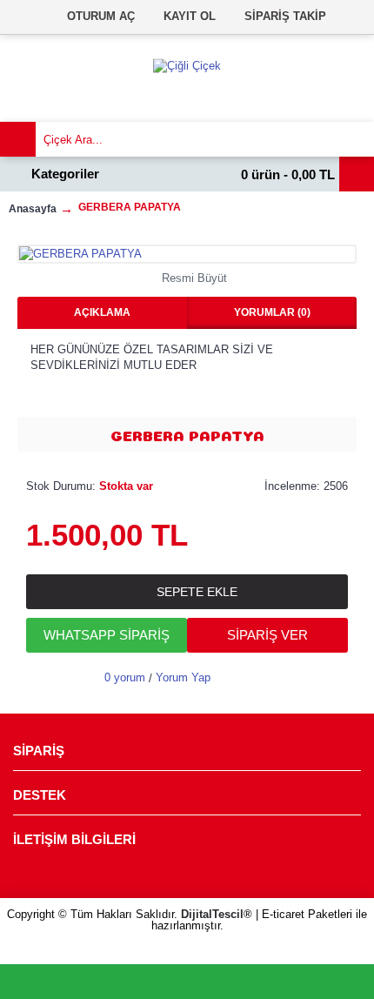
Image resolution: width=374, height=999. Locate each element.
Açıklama (102, 312)
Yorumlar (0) (272, 312)
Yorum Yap (183, 677)
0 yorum (124, 677)
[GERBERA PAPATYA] (187, 254)
